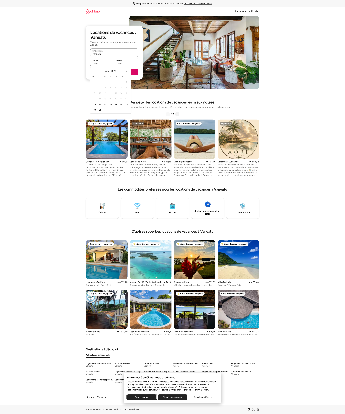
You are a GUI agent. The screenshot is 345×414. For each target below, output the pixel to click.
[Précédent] (168, 114)
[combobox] (114, 54)
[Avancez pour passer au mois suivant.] (126, 71)
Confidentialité (111, 409)
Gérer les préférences (203, 397)
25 (105, 104)
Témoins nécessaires (172, 397)
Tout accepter (141, 397)
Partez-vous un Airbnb (246, 11)
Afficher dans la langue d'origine (198, 3)
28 (121, 104)
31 (100, 110)
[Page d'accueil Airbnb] (93, 11)
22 (126, 99)
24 (100, 104)
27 (116, 104)
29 (126, 104)
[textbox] (102, 63)
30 (95, 110)
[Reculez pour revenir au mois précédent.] (95, 71)
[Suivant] (177, 114)
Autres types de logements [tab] (98, 355)
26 (110, 104)
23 (95, 104)
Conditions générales (130, 409)
